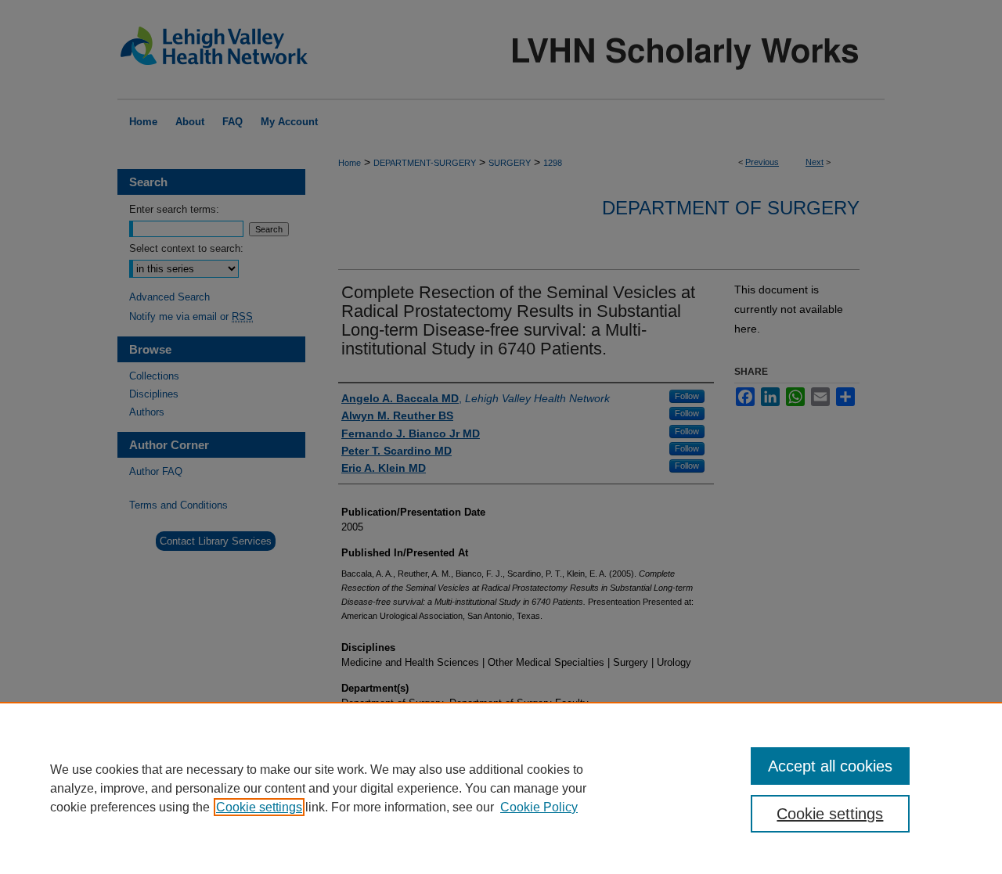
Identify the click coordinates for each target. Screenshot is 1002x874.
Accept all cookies (830, 766)
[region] (501, 788)
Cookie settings (259, 807)
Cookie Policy (539, 807)
